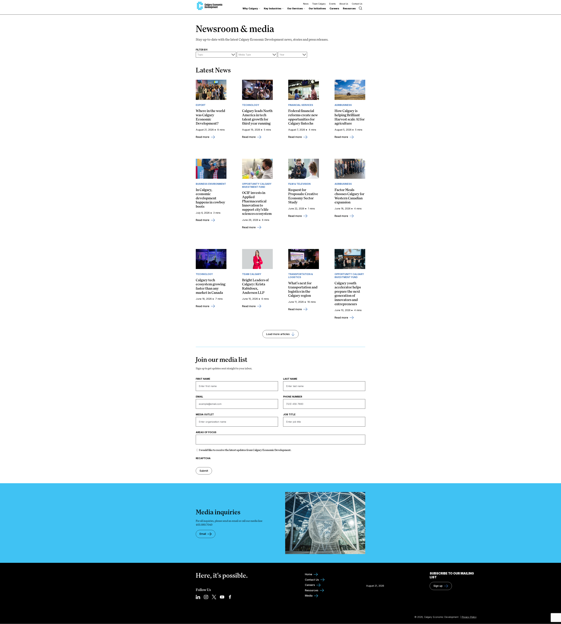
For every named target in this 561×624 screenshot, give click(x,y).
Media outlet (205, 414)
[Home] (209, 6)
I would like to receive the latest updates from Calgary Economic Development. (245, 450)
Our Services (295, 8)
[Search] (360, 9)
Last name (290, 378)
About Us (343, 3)
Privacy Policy (469, 617)
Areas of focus (206, 432)
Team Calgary (319, 3)
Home (308, 574)
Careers (334, 8)
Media (308, 595)
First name (203, 378)
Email (199, 396)
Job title (289, 414)
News (306, 3)
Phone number (292, 396)
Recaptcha (203, 458)
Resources (349, 8)
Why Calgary (250, 8)
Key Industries (272, 8)
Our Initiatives (317, 8)
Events (332, 3)
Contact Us (357, 3)
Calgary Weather (375, 576)
